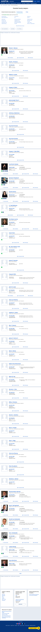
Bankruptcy (3, 19)
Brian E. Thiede (12, 427)
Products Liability (29, 19)
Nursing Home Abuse (17, 22)
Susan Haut (12, 233)
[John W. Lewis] (4, 289)
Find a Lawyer (3, 3)
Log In (35, 1)
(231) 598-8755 (11, 222)
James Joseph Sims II (14, 100)
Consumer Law (4, 21)
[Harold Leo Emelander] (4, 521)
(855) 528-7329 (11, 194)
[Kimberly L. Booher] (4, 481)
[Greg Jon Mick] (4, 276)
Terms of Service (22, 625)
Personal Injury (4, 16)
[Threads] (21, 623)
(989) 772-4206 (11, 563)
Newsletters (28, 3)
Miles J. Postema (13, 402)
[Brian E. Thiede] (4, 430)
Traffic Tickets (29, 22)
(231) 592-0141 (11, 430)
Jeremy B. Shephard (14, 178)
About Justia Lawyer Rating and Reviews (6, 617)
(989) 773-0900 (11, 549)
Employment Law (4, 22)
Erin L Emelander (13, 533)
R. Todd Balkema (13, 205)
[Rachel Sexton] (4, 194)
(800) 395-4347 (11, 208)
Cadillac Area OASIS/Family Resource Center (20, 600)
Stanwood (3, 600)
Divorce (28, 17)
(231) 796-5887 (11, 354)
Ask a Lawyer (8, 3)
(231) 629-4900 (11, 181)
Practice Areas (20, 12)
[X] (23, 623)
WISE (16, 595)
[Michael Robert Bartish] (4, 494)
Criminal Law (16, 16)
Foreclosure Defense (17, 19)
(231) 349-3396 (11, 236)
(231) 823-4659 (11, 328)
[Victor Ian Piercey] (4, 456)
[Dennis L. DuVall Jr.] (4, 417)
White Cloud (4, 599)
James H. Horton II (13, 338)
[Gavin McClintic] (4, 563)
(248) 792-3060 (11, 167)
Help (18, 625)
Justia (1, 5)
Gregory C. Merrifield (14, 151)
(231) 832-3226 (11, 116)
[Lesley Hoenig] (4, 549)
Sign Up (38, 1)
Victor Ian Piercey (13, 453)
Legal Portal (12, 625)
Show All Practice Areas (20, 25)
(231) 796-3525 (11, 249)
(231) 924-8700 (11, 494)
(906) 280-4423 (11, 51)
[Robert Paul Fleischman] (4, 366)
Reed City (3, 594)
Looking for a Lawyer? (33, 628)
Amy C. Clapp (12, 440)
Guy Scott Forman (13, 125)
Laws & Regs (24, 3)
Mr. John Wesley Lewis (14, 246)
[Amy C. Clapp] (4, 443)
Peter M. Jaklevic (13, 466)
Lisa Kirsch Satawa (13, 164)
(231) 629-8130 (11, 302)
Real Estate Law (29, 20)
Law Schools (19, 3)
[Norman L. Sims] (4, 392)
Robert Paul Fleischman (15, 363)
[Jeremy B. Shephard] (4, 180)
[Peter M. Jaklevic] (4, 468)
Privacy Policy (27, 625)
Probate (15, 23)
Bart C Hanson (12, 325)
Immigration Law (16, 20)
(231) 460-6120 (11, 392)
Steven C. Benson (13, 48)
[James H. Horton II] (4, 340)
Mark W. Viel (12, 376)
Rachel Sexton (12, 191)
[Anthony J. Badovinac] (4, 115)
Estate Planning (4, 23)
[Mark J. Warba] (4, 353)
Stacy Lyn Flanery (13, 299)
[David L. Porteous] (4, 64)
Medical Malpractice (5, 17)
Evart (3, 596)
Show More (20, 604)
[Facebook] (18, 623)
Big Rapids (3, 595)
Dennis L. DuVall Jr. (13, 415)
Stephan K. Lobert (13, 312)
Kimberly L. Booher (13, 479)
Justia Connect (8, 625)
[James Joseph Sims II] (4, 102)
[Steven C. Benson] (4, 50)
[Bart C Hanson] (4, 328)
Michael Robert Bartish (14, 491)
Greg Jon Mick (12, 274)
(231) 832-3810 (11, 128)
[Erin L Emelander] (4, 535)
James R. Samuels (13, 260)
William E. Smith (13, 74)
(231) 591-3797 (11, 366)
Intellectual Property (17, 21)
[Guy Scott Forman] (4, 128)
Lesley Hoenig (12, 546)
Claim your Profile (4, 614)
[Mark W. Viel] (4, 379)
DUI (15, 17)
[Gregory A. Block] (4, 90)
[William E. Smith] (4, 77)
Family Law (28, 16)
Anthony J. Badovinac (14, 113)
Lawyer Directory (5, 5)
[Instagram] (19, 623)
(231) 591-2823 (11, 456)
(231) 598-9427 (11, 341)
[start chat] (38, 628)
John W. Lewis (12, 287)
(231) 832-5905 (11, 103)
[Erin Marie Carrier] (4, 221)
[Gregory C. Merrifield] (4, 154)
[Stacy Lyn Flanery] (4, 302)
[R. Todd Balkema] (4, 208)
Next (20, 573)
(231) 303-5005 (11, 522)
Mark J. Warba (12, 351)
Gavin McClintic (13, 560)
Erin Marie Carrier (13, 219)
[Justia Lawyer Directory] (4, 1)
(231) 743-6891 (11, 154)
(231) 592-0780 (11, 443)
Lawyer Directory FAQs (5, 613)
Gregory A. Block (13, 87)
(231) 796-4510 (11, 418)
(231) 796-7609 (11, 315)
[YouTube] (17, 623)
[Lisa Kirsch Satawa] (4, 166)
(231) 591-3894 (11, 405)
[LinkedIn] (16, 623)
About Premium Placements (6, 615)
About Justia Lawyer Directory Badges (6, 612)
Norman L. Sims (13, 389)
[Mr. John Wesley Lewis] (4, 249)
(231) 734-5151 (11, 77)
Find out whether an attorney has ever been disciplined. (34, 595)
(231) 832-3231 (11, 64)
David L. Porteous (13, 61)
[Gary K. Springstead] (4, 508)
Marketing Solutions (34, 3)
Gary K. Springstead (14, 505)
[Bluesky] (22, 623)
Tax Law (28, 21)
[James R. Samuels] (4, 263)
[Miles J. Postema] (4, 404)
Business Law (4, 20)
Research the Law (13, 3)
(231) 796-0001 (11, 379)
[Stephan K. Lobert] (4, 315)
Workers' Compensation (31, 23)
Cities (27, 12)
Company (15, 625)
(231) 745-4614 (11, 90)
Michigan (9, 5)
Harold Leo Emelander (14, 519)
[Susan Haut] (4, 235)
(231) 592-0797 (11, 469)
